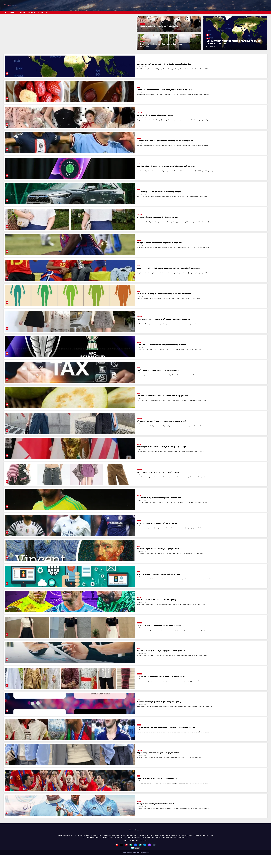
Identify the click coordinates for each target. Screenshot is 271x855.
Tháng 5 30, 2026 (142, 806)
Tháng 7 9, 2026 (142, 474)
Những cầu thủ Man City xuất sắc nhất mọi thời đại (156, 804)
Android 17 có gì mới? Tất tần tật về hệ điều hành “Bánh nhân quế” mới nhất (165, 166)
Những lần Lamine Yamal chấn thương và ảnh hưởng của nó (160, 243)
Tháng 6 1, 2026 (142, 781)
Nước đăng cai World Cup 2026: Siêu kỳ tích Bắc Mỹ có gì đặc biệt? (161, 447)
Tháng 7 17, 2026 (142, 423)
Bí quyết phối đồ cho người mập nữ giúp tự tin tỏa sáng (161, 44)
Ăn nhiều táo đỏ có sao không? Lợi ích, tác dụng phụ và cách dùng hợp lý (164, 90)
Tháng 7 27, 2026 (142, 270)
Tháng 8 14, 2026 (145, 29)
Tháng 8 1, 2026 (142, 194)
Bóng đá (22, 12)
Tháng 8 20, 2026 (212, 46)
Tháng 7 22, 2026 (142, 347)
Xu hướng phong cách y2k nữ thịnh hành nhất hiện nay (158, 472)
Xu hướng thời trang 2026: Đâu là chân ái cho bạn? (159, 26)
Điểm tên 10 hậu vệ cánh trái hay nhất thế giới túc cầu (157, 523)
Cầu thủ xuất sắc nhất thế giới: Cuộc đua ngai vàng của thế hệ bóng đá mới (165, 141)
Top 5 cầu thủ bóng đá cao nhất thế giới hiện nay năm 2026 (159, 498)
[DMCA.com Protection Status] (135, 848)
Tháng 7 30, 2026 (145, 46)
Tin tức (48, 12)
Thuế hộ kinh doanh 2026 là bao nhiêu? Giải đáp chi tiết (158, 370)
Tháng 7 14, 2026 (142, 449)
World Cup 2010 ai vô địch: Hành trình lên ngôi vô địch (157, 778)
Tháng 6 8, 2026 (142, 653)
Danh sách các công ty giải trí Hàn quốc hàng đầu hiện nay (159, 702)
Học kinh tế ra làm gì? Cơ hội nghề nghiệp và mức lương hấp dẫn (161, 651)
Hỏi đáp (40, 12)
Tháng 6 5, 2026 (142, 704)
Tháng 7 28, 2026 (142, 245)
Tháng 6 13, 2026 (142, 602)
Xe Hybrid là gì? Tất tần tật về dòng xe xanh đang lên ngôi (159, 192)
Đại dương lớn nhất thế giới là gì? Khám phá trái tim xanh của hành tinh (233, 42)
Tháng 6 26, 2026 (142, 525)
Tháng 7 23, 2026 (142, 321)
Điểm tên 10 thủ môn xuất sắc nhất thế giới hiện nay (156, 600)
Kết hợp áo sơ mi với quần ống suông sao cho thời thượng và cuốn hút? (163, 421)
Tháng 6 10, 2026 (142, 627)
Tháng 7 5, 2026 (142, 500)
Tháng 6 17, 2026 (142, 576)
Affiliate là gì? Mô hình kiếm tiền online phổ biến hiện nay (158, 574)
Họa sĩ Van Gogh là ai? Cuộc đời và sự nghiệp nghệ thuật (158, 549)
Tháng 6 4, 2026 (142, 730)
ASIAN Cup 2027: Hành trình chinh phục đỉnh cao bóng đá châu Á (161, 345)
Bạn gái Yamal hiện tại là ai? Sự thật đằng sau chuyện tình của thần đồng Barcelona (168, 268)
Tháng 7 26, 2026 (142, 296)
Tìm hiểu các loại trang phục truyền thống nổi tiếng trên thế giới (161, 676)
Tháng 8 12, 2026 (142, 143)
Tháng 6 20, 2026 (142, 551)
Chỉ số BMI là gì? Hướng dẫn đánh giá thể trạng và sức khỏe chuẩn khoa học (165, 294)
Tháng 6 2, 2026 (142, 755)
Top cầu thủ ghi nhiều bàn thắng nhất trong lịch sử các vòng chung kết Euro (166, 727)
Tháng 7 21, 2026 (142, 372)
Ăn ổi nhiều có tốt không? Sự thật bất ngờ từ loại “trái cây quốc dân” (162, 396)
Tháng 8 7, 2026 (142, 168)
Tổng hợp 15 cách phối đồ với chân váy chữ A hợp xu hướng (159, 625)
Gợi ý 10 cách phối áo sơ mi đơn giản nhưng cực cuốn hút (158, 753)
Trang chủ (13, 12)
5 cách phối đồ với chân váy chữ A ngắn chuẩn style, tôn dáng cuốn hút (163, 319)
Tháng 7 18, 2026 (142, 398)
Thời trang (31, 12)
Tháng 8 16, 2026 (142, 92)
